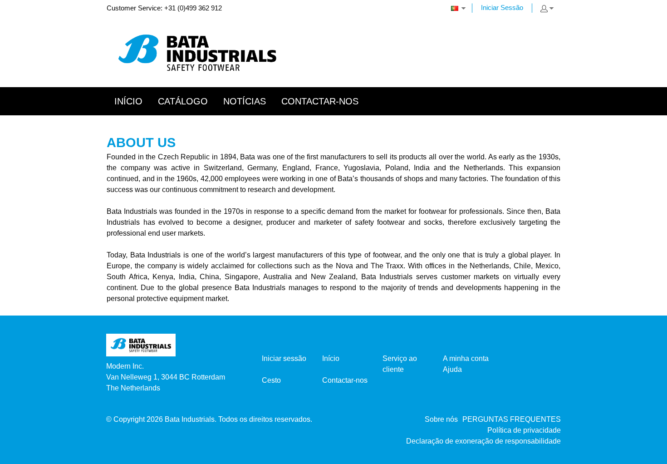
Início (330, 358)
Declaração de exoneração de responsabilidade (483, 441)
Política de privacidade (524, 430)
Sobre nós (441, 419)
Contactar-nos (345, 380)
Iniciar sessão (284, 358)
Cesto (271, 380)
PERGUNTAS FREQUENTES (511, 419)
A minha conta (466, 358)
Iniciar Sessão (502, 7)
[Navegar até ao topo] (648, 454)
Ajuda (452, 369)
